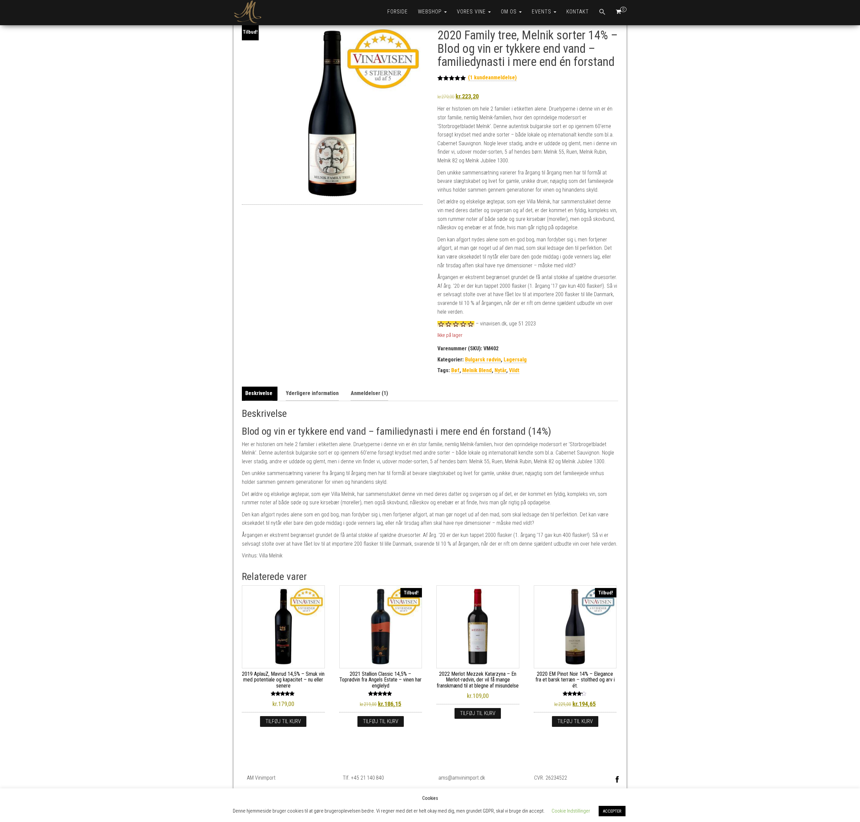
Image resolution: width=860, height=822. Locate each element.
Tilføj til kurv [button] (283, 721)
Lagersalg (515, 359)
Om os (509, 11)
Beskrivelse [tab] (258, 393)
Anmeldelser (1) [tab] (369, 393)
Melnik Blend (477, 370)
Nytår (500, 370)
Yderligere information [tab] (312, 393)
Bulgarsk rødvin (483, 359)
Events (542, 11)
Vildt (514, 370)
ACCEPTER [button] (612, 811)
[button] (602, 12)
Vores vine (472, 11)
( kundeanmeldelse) (492, 77)
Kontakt (577, 11)
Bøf (455, 370)
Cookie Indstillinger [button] (571, 811)
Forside (397, 11)
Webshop (430, 11)
